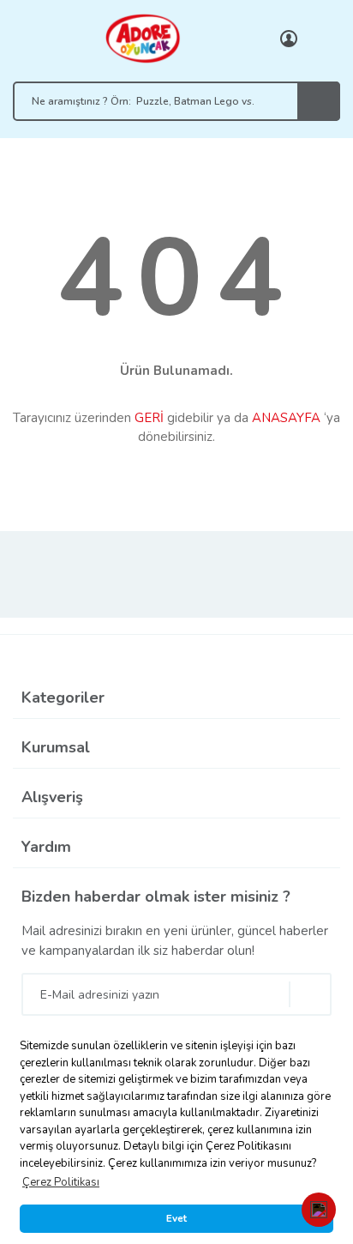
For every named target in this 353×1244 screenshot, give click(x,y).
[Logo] (142, 37)
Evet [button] (176, 1218)
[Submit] (310, 994)
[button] (319, 1210)
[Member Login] (288, 38)
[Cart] (323, 38)
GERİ (149, 417)
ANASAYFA (286, 417)
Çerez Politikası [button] (60, 1182)
